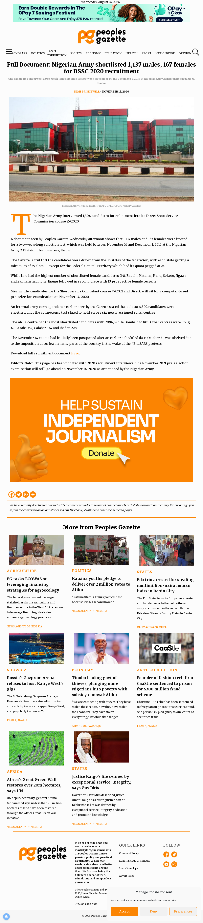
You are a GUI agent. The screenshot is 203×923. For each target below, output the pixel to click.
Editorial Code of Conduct (134, 860)
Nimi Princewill (87, 91)
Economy (93, 53)
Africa (14, 771)
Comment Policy (129, 853)
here (75, 353)
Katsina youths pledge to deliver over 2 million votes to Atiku (101, 584)
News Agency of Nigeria (24, 626)
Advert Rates (126, 875)
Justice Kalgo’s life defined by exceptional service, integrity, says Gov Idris (101, 782)
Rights (76, 53)
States (144, 572)
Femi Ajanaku (17, 720)
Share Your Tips (128, 868)
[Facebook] (11, 494)
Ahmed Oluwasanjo (86, 726)
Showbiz (17, 670)
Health (131, 53)
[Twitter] (18, 494)
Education (113, 53)
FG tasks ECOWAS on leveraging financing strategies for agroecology (33, 585)
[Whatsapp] (26, 494)
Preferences (183, 911)
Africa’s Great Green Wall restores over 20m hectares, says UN (34, 785)
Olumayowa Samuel (152, 627)
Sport (146, 53)
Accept (124, 911)
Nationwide (165, 53)
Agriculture (22, 571)
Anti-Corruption (157, 670)
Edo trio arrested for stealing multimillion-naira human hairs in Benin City (165, 585)
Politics (38, 53)
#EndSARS (19, 53)
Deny (154, 911)
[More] (33, 494)
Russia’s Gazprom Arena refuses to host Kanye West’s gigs (35, 683)
